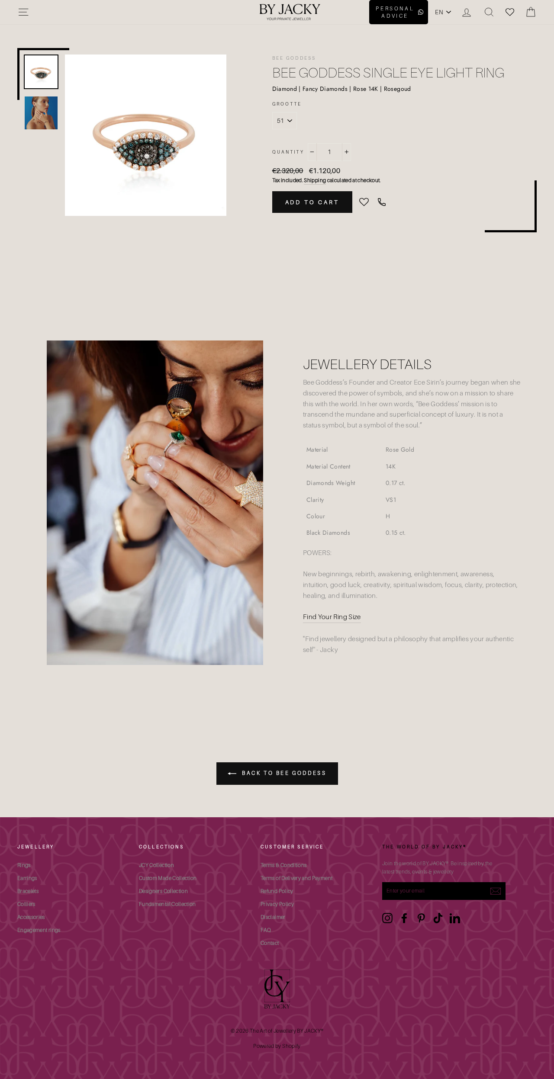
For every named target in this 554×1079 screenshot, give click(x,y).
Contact (270, 943)
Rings (24, 865)
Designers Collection (163, 891)
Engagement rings (39, 930)
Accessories (31, 917)
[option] (145, 135)
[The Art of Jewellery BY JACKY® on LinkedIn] (455, 918)
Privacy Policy (277, 904)
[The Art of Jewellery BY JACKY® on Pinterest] (421, 918)
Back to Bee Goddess (283, 773)
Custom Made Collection (168, 878)
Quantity (288, 151)
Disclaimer (273, 917)
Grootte (287, 103)
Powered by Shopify (276, 1046)
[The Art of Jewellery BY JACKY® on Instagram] (387, 918)
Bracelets (28, 891)
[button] (364, 202)
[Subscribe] (495, 891)
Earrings (27, 878)
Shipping (315, 180)
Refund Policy (277, 891)
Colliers (26, 904)
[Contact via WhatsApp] (382, 202)
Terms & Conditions (283, 865)
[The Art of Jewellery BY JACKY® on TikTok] (438, 918)
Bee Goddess (294, 58)
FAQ (266, 930)
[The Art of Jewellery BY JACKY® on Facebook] (404, 918)
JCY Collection (156, 865)
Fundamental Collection (167, 904)
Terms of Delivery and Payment (296, 878)
